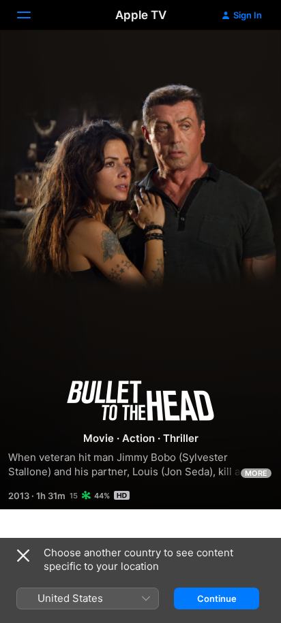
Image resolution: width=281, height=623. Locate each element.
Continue (217, 598)
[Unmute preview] (244, 56)
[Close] (23, 555)
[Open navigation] (32, 15)
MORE (256, 473)
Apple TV (140, 15)
